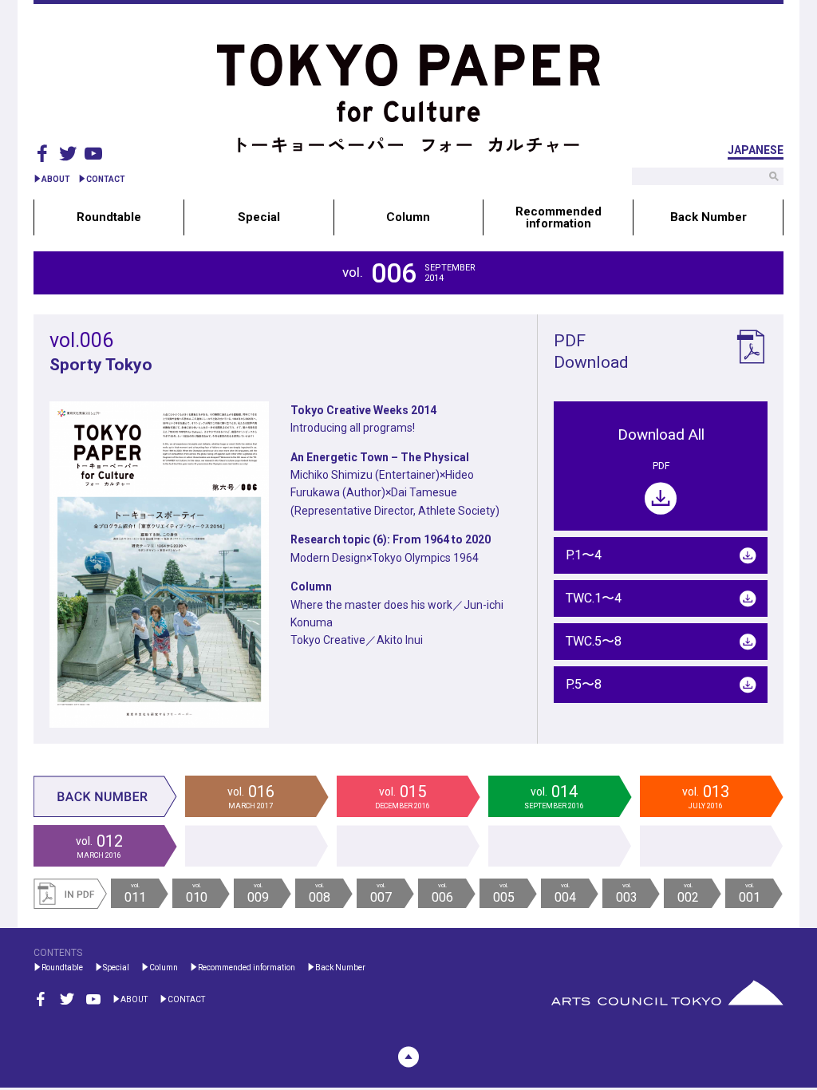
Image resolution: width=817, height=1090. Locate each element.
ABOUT (55, 179)
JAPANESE (755, 150)
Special (259, 217)
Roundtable (109, 217)
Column (408, 217)
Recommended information (558, 217)
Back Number (708, 217)
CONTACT (105, 179)
